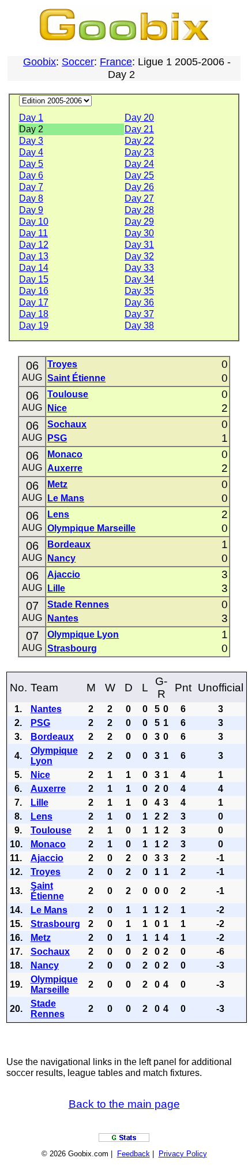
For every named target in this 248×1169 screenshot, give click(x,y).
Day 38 (139, 325)
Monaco (64, 454)
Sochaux (67, 424)
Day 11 (33, 233)
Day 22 (139, 141)
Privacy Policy (183, 1153)
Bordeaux (69, 544)
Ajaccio (63, 574)
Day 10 (33, 221)
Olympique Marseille (91, 528)
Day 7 (31, 187)
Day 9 (31, 210)
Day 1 (31, 117)
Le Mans (65, 498)
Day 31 (139, 245)
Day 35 (139, 291)
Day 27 (139, 198)
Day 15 (33, 279)
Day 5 (31, 164)
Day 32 (139, 256)
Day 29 (139, 221)
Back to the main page (124, 1104)
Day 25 (139, 175)
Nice (57, 408)
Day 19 (33, 325)
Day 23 (139, 152)
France (116, 62)
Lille (56, 588)
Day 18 (33, 314)
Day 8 (31, 198)
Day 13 (33, 256)
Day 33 (139, 268)
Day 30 (139, 233)
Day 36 (139, 302)
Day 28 (139, 210)
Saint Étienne (76, 378)
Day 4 (31, 152)
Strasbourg (72, 648)
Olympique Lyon (83, 634)
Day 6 (31, 175)
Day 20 (139, 117)
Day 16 (33, 291)
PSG (57, 438)
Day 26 (139, 187)
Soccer (78, 62)
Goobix (39, 62)
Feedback (133, 1153)
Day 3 (31, 141)
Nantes (62, 618)
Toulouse (67, 394)
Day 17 (33, 302)
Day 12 (33, 245)
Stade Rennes (78, 604)
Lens (58, 514)
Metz (57, 484)
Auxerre (64, 468)
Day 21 (139, 129)
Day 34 (139, 279)
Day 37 (139, 314)
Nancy (61, 558)
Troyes (62, 364)
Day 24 (139, 164)
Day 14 (33, 268)
